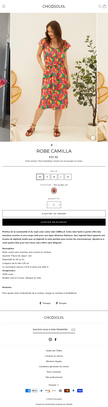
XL (68, 177)
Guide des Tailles (54, 350)
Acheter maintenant (54, 222)
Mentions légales (54, 361)
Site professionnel (54, 377)
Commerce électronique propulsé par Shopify (54, 404)
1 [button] (52, 145)
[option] (54, 77)
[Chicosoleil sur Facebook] (55, 339)
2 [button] (54, 145)
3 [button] (56, 145)
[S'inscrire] (73, 329)
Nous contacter (54, 372)
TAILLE (54, 171)
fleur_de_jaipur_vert (54, 190)
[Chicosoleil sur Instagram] (50, 339)
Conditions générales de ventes (54, 366)
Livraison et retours (54, 356)
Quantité (54, 198)
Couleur (54, 185)
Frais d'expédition (45, 161)
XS (40, 177)
